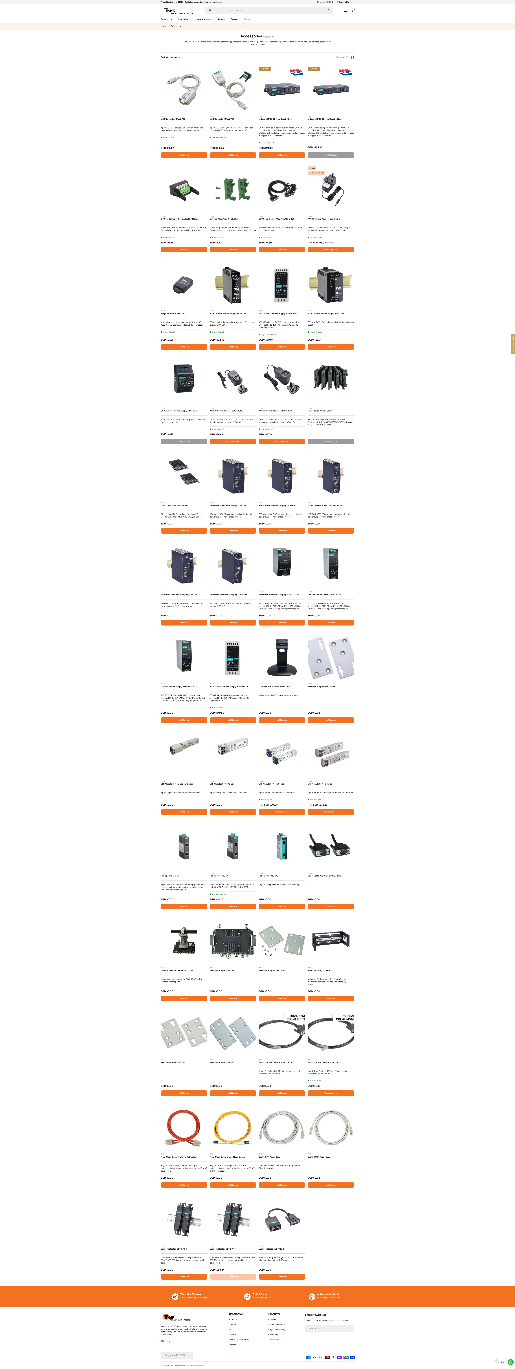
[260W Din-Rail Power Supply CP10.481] (282, 476)
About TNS (234, 1319)
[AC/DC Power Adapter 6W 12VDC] (331, 189)
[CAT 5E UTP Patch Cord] (331, 1127)
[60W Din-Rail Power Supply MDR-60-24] (233, 657)
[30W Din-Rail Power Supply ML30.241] (233, 284)
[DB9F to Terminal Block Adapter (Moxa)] (184, 189)
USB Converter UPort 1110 (173, 119)
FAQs (231, 1329)
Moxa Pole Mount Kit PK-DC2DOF (177, 970)
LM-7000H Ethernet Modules (174, 505)
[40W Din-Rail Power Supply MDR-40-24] (282, 284)
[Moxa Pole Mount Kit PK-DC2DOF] (184, 941)
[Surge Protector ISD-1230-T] (184, 1219)
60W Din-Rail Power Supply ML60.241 (326, 313)
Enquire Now (344, 2)
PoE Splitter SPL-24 (170, 876)
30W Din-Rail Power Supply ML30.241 (228, 313)
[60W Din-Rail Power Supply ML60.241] (331, 284)
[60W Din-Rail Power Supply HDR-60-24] (184, 381)
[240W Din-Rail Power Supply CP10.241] (233, 565)
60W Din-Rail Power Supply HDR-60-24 (180, 411)
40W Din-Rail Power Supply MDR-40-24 (278, 313)
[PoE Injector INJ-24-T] (233, 846)
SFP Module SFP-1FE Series (271, 784)
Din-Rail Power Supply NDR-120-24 (178, 686)
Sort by (164, 57)
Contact (247, 19)
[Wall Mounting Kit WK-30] (184, 1033)
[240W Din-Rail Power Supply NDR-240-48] (282, 565)
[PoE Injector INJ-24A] (282, 846)
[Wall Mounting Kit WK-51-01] (282, 941)
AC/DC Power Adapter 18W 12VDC (275, 411)
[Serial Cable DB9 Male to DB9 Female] (331, 846)
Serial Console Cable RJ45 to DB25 (275, 1062)
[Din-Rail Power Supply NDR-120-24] (184, 657)
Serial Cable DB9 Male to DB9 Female (325, 876)
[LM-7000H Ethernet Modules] (184, 476)
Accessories (176, 26)
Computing (273, 1334)
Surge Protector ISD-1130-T (174, 313)
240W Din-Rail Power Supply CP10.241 (228, 594)
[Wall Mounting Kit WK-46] (233, 1033)
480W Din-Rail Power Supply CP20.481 (228, 505)
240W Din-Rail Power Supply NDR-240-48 (279, 594)
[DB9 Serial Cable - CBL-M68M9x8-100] (282, 189)
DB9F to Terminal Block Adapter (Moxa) (179, 219)
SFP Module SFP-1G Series (320, 784)
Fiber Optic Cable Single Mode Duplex (227, 1157)
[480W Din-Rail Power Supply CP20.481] (233, 476)
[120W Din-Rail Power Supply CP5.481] (331, 476)
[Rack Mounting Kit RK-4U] (331, 941)
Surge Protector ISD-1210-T (223, 1249)
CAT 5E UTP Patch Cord (319, 1157)
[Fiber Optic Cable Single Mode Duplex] (233, 1127)
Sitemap (232, 1345)
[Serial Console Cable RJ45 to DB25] (282, 1033)
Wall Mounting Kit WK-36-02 (321, 686)
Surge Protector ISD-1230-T (174, 1249)
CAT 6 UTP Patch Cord (269, 1157)
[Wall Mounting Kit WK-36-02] (331, 657)
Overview (272, 1319)
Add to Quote (331, 155)
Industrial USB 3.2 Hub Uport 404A (275, 119)
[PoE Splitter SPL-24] (184, 846)
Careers (234, 19)
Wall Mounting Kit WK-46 (222, 1062)
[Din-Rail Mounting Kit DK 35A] (233, 189)
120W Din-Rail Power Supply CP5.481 (325, 505)
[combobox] (269, 10)
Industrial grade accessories (260, 42)
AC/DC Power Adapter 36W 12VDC (226, 411)
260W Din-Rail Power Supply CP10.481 (277, 505)
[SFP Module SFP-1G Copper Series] (184, 754)
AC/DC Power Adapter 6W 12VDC (324, 219)
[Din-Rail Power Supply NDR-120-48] (331, 565)
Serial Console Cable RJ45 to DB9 (324, 1062)
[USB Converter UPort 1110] (184, 90)
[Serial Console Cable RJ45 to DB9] (331, 1033)
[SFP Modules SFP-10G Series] (233, 754)
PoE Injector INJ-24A (269, 876)
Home (164, 26)
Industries (183, 19)
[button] (353, 10)
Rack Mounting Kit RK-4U (320, 970)
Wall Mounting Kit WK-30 (173, 1062)
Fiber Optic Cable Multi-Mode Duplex (178, 1157)
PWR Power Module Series (320, 411)
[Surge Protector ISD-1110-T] (282, 1219)
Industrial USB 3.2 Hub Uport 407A (324, 119)
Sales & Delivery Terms (239, 1339)
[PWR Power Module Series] (331, 381)
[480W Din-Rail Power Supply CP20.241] (184, 565)
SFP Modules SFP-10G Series (223, 784)
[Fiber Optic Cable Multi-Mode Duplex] (184, 1127)
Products (165, 19)
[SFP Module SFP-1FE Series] (282, 754)
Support (221, 19)
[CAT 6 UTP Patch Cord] (282, 1127)
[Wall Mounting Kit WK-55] (233, 941)
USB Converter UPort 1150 (222, 119)
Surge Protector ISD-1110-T (271, 1249)
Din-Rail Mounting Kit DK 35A (224, 219)
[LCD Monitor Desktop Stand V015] (282, 657)
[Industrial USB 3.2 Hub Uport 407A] (331, 90)
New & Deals (203, 19)
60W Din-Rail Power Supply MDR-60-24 (229, 686)
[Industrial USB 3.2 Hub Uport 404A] (282, 90)
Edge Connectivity (276, 1329)
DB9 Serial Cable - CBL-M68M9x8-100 (277, 219)
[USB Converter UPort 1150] (233, 90)
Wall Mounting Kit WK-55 (222, 970)
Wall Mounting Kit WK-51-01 (272, 970)
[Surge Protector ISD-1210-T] (233, 1219)
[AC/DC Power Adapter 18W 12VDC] (282, 381)
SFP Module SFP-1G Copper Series (177, 784)
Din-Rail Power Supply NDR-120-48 (324, 594)
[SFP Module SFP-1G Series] (331, 754)
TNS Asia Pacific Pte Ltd (182, 1365)
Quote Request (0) (513, 344)
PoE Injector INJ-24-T (220, 876)
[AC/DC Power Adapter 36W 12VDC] (233, 381)
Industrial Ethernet (276, 1324)
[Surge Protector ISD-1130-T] (184, 284)
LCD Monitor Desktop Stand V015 (275, 686)
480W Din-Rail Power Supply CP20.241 (179, 594)
